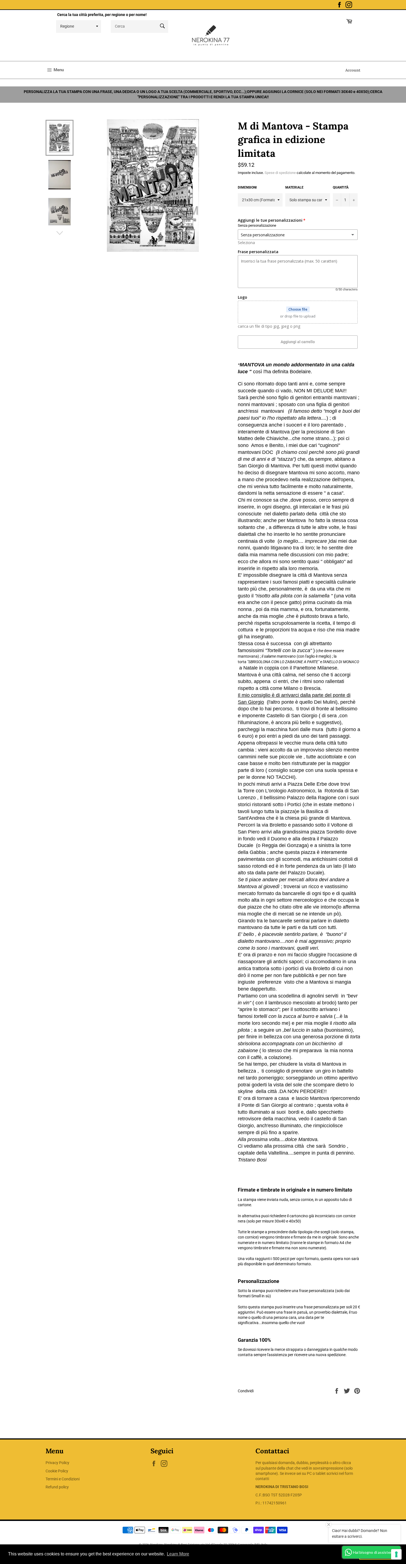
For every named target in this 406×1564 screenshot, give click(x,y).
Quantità (341, 187)
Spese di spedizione (280, 173)
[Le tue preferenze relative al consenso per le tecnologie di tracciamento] (396, 1554)
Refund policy (57, 1487)
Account (352, 70)
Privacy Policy (57, 1462)
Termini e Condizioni (63, 1479)
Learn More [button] (178, 1554)
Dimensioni (247, 187)
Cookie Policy (57, 1471)
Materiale (294, 187)
